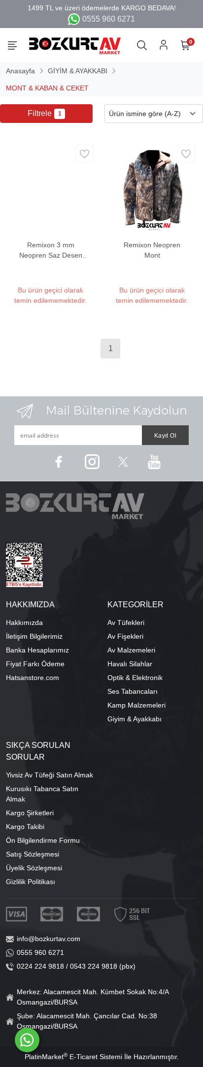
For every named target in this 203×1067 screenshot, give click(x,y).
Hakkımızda (24, 622)
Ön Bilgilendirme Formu (43, 840)
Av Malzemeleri (131, 650)
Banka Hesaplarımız (37, 650)
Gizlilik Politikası (30, 882)
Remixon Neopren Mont (152, 250)
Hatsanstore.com (32, 678)
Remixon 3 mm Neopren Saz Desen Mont (50, 251)
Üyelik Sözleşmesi (34, 868)
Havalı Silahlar (129, 664)
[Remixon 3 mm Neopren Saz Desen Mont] (51, 187)
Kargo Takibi (25, 826)
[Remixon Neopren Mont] (152, 187)
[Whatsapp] (27, 1040)
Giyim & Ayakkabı (134, 719)
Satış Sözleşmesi (32, 854)
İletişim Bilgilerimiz (34, 636)
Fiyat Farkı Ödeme (35, 664)
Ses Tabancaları (132, 691)
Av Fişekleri (125, 636)
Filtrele (45, 113)
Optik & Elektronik (135, 678)
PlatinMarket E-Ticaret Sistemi (73, 1057)
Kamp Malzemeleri (136, 705)
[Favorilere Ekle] (84, 153)
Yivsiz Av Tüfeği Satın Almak (49, 775)
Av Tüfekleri (125, 622)
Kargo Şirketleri (30, 813)
